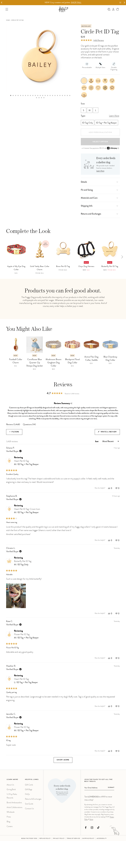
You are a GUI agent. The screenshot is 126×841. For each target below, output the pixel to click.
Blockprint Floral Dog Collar (72, 361)
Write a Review (110, 433)
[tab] (10, 95)
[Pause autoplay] (120, 3)
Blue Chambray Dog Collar (110, 358)
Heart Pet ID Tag (26, 462)
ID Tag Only (87, 123)
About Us (10, 784)
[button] (118, 9)
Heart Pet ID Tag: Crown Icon (27, 510)
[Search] (109, 9)
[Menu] (7, 9)
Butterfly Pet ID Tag (22, 563)
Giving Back (11, 789)
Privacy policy (59, 838)
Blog (8, 821)
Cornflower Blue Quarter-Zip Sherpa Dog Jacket (34, 362)
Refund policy (45, 838)
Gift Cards (29, 784)
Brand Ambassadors (14, 802)
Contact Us (29, 808)
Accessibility (102, 838)
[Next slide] (124, 2)
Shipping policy (88, 838)
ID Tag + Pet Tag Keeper (106, 123)
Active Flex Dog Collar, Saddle (91, 358)
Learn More (100, 171)
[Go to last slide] (1, 2)
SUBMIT (111, 787)
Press (9, 816)
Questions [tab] (29, 425)
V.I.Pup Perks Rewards (12, 796)
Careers (10, 826)
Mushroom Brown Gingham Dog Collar (53, 362)
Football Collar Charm (15, 361)
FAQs (27, 794)
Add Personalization (100, 132)
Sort (97, 442)
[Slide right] (122, 257)
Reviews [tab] (13, 425)
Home (8, 20)
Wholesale (10, 812)
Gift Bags (28, 789)
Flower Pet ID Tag (26, 636)
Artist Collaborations (14, 807)
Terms (91, 819)
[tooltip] (71, 403)
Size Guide (29, 803)
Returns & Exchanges (33, 799)
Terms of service (73, 838)
